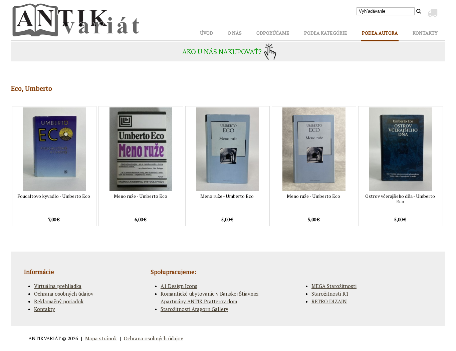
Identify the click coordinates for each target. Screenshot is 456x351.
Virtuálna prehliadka (57, 286)
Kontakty (44, 309)
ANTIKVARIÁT (44, 338)
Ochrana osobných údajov (63, 293)
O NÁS (235, 33)
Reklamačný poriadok (58, 301)
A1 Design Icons (179, 286)
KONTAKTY (425, 33)
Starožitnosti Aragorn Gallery (194, 309)
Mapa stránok (101, 338)
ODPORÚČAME (272, 33)
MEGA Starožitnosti (334, 286)
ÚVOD (206, 33)
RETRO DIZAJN (329, 301)
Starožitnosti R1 (330, 293)
